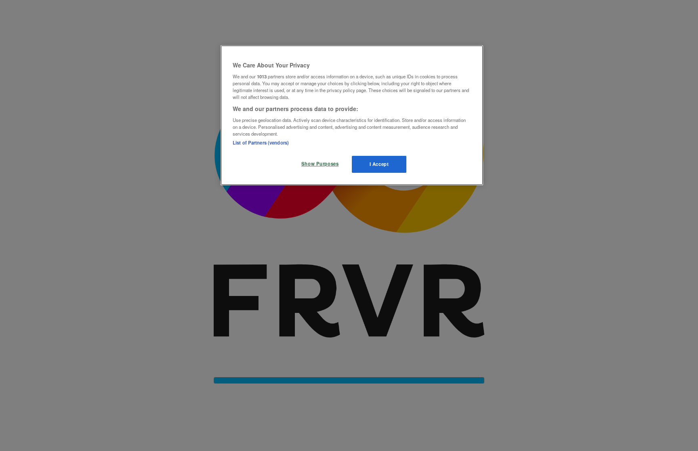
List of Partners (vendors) (261, 142)
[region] (352, 115)
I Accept (379, 164)
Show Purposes (319, 163)
